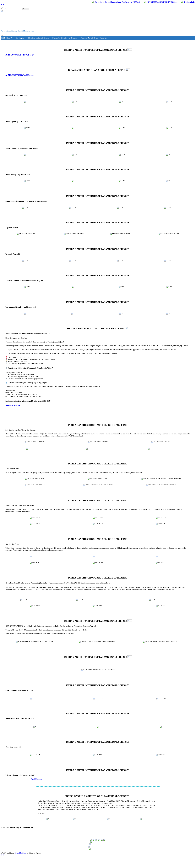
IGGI (3, 38)
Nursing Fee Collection (59, 38)
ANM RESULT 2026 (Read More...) (19, 75)
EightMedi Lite (21, 853)
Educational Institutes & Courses (38, 38)
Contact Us (103, 38)
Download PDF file (12, 405)
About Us (9, 38)
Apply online (73, 38)
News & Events (93, 38)
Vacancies (84, 38)
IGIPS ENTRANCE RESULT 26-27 (19, 55)
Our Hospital (20, 38)
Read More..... (36, 779)
